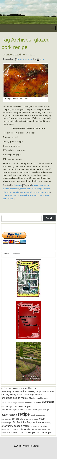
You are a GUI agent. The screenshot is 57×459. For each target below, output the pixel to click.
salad (33, 415)
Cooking (18, 185)
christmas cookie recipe (14, 397)
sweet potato (6, 429)
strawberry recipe (39, 426)
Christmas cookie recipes (39, 398)
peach (35, 409)
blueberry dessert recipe (13, 391)
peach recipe (43, 409)
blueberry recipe (34, 391)
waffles (14, 433)
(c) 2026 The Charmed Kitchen (25, 446)
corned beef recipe (33, 403)
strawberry (46, 422)
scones (15, 418)
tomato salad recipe (39, 429)
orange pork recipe (30, 192)
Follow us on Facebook (10, 254)
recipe (24, 414)
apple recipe (6, 388)
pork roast (7, 195)
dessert (48, 402)
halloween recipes (22, 406)
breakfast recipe (48, 391)
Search (49, 218)
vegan (50, 429)
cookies (21, 403)
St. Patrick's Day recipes (27, 422)
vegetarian (5, 432)
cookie (3, 403)
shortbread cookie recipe (29, 419)
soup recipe (6, 422)
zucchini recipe (26, 432)
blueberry (32, 388)
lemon (28, 410)
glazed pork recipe (40, 185)
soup (42, 418)
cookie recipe (12, 403)
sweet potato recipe (22, 429)
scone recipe (6, 419)
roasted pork (36, 195)
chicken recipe (29, 394)
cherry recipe (16, 394)
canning (5, 394)
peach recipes (9, 414)
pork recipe (45, 192)
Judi (42, 59)
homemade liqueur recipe (13, 409)
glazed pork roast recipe (31, 188)
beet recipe (23, 388)
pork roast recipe (21, 195)
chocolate (38, 394)
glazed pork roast (11, 188)
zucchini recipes (44, 432)
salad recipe (40, 415)
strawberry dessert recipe (15, 426)
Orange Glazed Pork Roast (18, 54)
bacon (15, 388)
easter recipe (6, 406)
